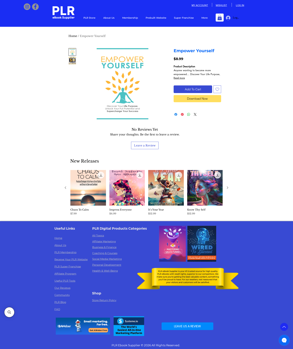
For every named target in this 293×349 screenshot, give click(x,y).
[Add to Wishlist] (217, 89)
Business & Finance (104, 247)
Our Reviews (62, 288)
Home (73, 36)
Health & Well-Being (105, 270)
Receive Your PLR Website (71, 259)
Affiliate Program (65, 273)
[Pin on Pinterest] (182, 114)
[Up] (284, 327)
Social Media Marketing (107, 259)
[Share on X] (195, 114)
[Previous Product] (65, 188)
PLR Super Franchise (67, 266)
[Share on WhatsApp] (189, 114)
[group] (146, 194)
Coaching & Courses (104, 253)
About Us (60, 245)
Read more (179, 77)
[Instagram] (27, 6)
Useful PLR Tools (64, 280)
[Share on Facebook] (176, 114)
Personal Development (106, 264)
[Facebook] (35, 6)
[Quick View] (88, 188)
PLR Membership (65, 252)
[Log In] (227, 18)
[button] (219, 17)
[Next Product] (228, 188)
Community (62, 295)
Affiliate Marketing (104, 241)
